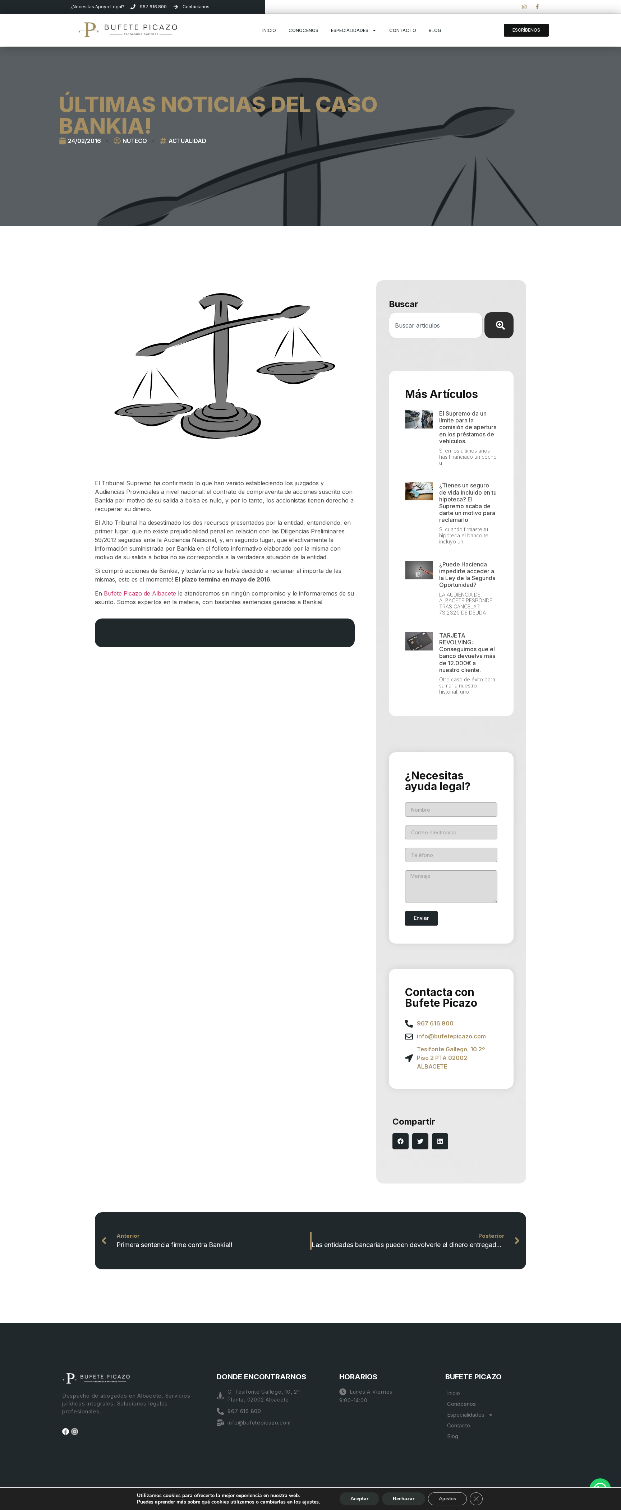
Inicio (269, 30)
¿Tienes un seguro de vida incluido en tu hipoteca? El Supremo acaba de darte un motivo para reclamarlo (468, 502)
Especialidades (349, 30)
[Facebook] (65, 1431)
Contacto (402, 30)
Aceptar (359, 1498)
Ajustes (447, 1498)
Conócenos (303, 30)
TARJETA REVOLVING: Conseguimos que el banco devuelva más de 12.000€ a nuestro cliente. (467, 652)
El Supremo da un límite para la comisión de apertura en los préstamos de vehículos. (468, 427)
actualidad (187, 140)
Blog (435, 30)
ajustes (310, 1502)
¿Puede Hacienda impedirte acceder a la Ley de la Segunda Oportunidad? (467, 575)
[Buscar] (499, 325)
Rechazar (403, 1498)
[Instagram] (74, 1431)
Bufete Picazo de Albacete (140, 593)
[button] (400, 1141)
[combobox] (436, 325)
